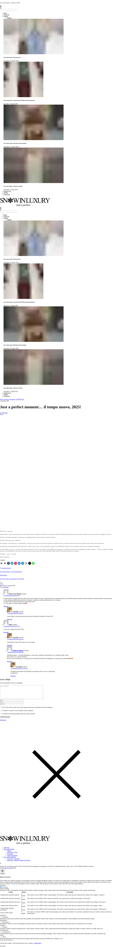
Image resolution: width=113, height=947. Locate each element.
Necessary (5, 887)
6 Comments (5, 587)
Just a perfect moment (7, 399)
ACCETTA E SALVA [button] (6, 940)
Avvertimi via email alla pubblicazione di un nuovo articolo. (18, 713)
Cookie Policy (37, 943)
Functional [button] (3, 915)
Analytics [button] (2, 925)
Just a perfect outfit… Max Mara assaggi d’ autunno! (15, 143)
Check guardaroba (12, 855)
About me (6, 14)
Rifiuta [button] (14, 868)
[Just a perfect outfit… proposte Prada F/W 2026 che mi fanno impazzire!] (23, 96)
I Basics (9, 850)
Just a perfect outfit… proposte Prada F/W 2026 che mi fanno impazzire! (19, 100)
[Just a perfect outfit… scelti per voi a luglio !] (34, 182)
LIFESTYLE (7, 191)
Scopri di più (8, 868)
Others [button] (2, 935)
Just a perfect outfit (9, 849)
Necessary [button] (3, 885)
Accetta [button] (2, 868)
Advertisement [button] (4, 930)
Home (5, 13)
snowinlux (5, 413)
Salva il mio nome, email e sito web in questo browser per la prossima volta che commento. (27, 707)
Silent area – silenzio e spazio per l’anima (18, 860)
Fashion (6, 16)
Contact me (7, 194)
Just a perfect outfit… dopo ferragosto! (12, 57)
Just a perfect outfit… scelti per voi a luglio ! (13, 186)
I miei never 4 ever (12, 852)
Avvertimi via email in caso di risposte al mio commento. (18, 710)
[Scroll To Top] (0, 863)
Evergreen (10, 854)
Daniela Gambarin (17, 650)
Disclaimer (3, 720)
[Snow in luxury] (56, 202)
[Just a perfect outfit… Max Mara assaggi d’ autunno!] (34, 139)
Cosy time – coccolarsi (13, 858)
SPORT (6, 193)
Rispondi (6, 606)
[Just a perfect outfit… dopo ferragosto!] (34, 53)
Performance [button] (3, 920)
